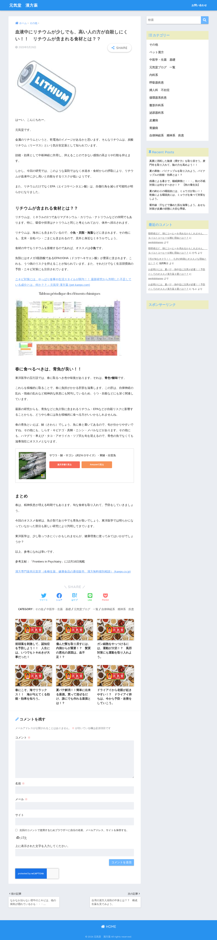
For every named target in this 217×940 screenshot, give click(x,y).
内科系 (155, 75)
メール (21, 799)
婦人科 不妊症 (159, 90)
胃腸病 (153, 128)
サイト (19, 815)
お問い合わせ (199, 5)
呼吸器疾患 (156, 82)
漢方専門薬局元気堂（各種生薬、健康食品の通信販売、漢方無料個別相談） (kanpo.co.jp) (73, 571)
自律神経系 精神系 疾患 (117, 609)
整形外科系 (156, 105)
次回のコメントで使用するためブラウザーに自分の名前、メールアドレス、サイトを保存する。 (74, 830)
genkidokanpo (155, 242)
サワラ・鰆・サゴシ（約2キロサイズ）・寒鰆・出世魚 (82, 455)
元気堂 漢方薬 (23, 5)
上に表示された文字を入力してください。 (42, 846)
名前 (20, 783)
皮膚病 (153, 120)
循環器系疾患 (158, 97)
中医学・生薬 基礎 (58, 609)
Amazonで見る (97, 464)
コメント (23, 737)
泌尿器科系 (156, 112)
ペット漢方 (156, 52)
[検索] (205, 20)
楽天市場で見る (64, 464)
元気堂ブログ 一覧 (86, 609)
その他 (39, 609)
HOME (110, 926)
